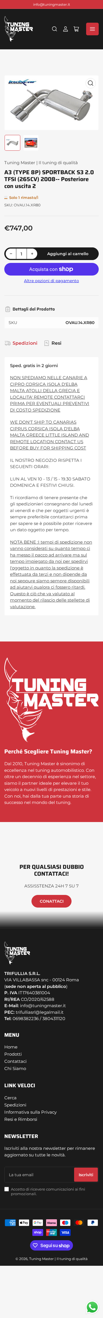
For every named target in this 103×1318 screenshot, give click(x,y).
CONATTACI (52, 901)
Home (10, 1047)
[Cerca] (54, 29)
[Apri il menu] (92, 29)
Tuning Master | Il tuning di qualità (41, 162)
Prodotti (13, 1054)
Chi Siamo (15, 1068)
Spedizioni (25, 343)
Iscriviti (86, 1174)
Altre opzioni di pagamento (51, 280)
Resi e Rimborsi (20, 1119)
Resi (57, 343)
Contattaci (15, 1061)
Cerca (10, 1097)
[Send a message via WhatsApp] (92, 1307)
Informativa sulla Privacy (30, 1112)
